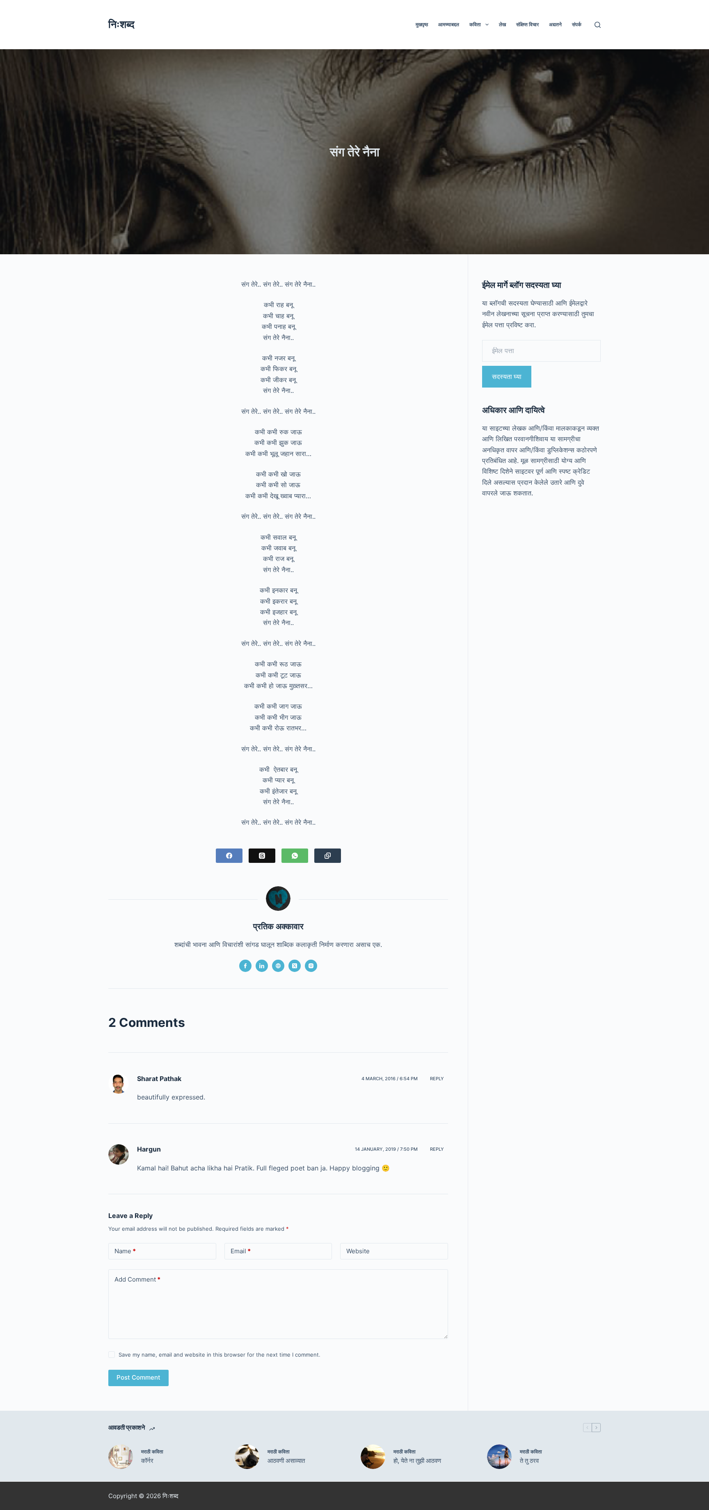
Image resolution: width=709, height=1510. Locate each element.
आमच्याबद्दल (448, 24)
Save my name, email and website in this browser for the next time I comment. (219, 1354)
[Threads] (262, 856)
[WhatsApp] (294, 856)
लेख (502, 24)
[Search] (598, 25)
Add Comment (137, 1279)
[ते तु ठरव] (499, 1456)
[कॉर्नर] (120, 1456)
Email (241, 1251)
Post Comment (138, 1377)
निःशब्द (121, 24)
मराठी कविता (152, 1451)
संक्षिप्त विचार (527, 24)
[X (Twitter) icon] (294, 966)
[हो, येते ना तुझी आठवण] (373, 1456)
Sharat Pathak (159, 1078)
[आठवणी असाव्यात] (247, 1456)
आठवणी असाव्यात (286, 1460)
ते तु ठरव (529, 1460)
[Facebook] (229, 856)
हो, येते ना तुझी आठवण (417, 1460)
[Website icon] (278, 966)
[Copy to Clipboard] (327, 856)
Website (358, 1251)
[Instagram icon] (311, 966)
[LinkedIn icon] (262, 966)
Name (125, 1251)
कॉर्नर (147, 1460)
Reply (437, 1078)
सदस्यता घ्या (506, 376)
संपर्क (576, 24)
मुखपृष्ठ (422, 24)
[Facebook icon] (245, 966)
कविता (475, 24)
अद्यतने (555, 24)
